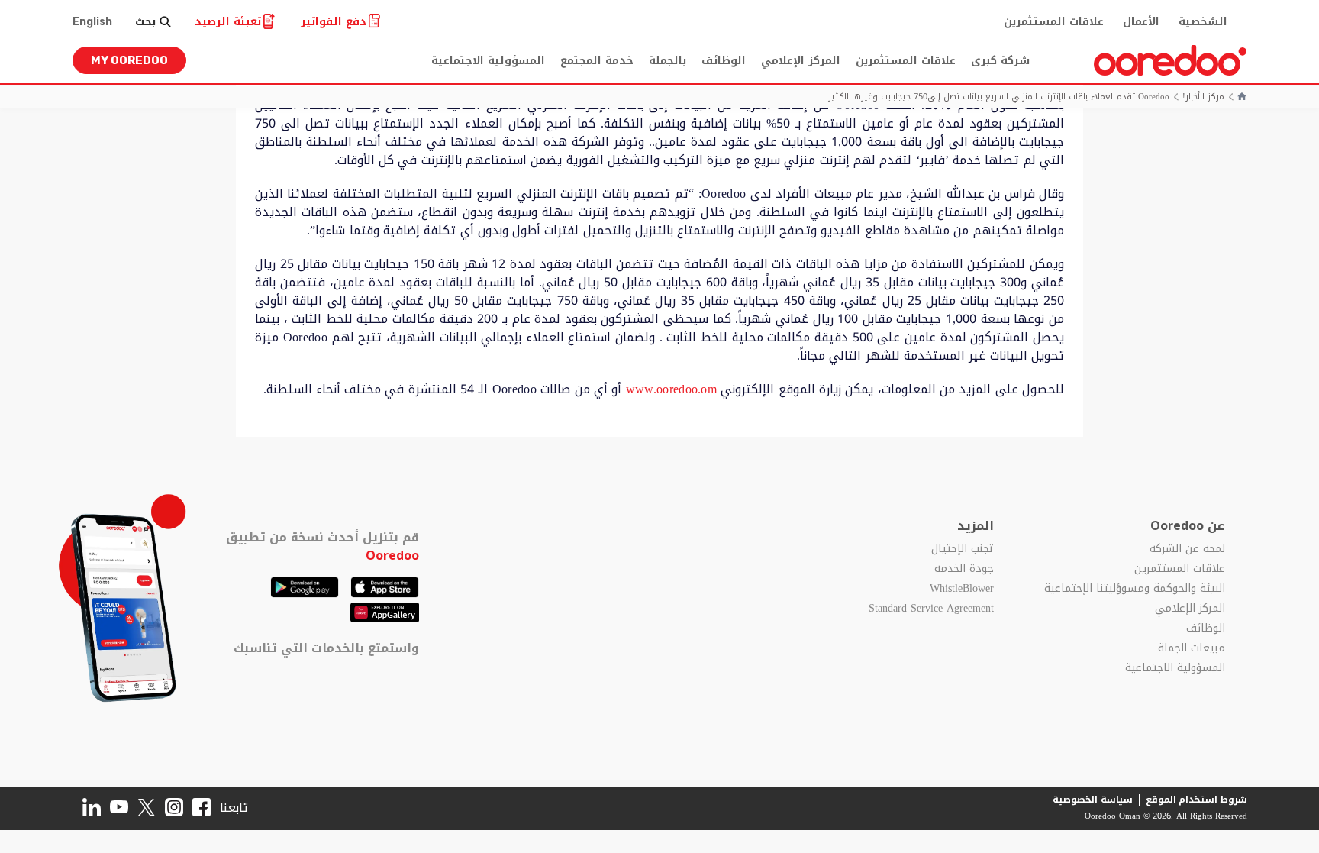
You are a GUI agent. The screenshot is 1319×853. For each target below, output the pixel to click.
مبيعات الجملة (1191, 648)
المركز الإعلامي (800, 60)
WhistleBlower (962, 589)
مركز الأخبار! (1203, 97)
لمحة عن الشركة (1187, 549)
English (92, 21)
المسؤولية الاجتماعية (488, 60)
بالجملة (667, 60)
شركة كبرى (1000, 60)
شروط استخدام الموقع (1197, 799)
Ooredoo (392, 555)
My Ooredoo (129, 60)
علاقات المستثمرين (1054, 21)
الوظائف (723, 60)
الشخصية (1203, 21)
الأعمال (1141, 21)
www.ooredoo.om (671, 389)
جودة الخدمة (964, 569)
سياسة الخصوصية (1093, 799)
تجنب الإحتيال (962, 549)
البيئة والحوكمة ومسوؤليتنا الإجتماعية (1134, 589)
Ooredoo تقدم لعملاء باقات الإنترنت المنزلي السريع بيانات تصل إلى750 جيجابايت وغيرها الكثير (998, 97)
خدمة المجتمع (597, 60)
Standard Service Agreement (931, 609)
